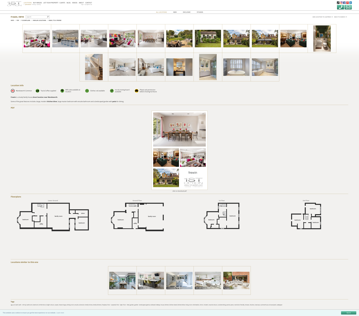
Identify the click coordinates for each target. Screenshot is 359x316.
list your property (50, 3)
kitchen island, (173, 305)
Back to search (340, 17)
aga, (12, 305)
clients (62, 3)
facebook (344, 2)
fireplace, (104, 305)
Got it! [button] (349, 313)
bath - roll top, (23, 305)
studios (200, 12)
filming (34, 4)
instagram (341, 2)
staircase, (257, 305)
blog (69, 3)
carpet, (57, 305)
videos (74, 3)
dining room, (70, 305)
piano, (232, 305)
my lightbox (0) (88, 4)
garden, (132, 305)
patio (114, 101)
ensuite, (76, 305)
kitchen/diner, (182, 305)
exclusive (186, 12)
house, (163, 305)
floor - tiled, (126, 305)
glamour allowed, (151, 305)
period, (228, 305)
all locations (161, 12)
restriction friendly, (239, 305)
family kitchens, (97, 305)
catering (39, 4)
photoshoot (28, 4)
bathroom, (30, 305)
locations (28, 3)
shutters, (252, 305)
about (81, 3)
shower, (247, 305)
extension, (82, 305)
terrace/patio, (273, 305)
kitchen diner (52, 101)
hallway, (158, 305)
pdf (18, 20)
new (175, 12)
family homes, (89, 305)
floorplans (26, 20)
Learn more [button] (60, 313)
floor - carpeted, (112, 305)
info (12, 20)
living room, (189, 305)
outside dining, (222, 305)
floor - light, (120, 305)
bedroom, (36, 305)
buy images (37, 3)
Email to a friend (55, 20)
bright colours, (50, 305)
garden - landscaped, (140, 305)
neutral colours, (213, 305)
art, (14, 305)
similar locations (39, 20)
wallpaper (279, 305)
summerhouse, (264, 305)
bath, (17, 305)
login (82, 4)
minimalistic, (196, 305)
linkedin (350, 2)
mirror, (202, 305)
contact (88, 3)
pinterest (347, 2)
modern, (206, 305)
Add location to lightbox (322, 17)
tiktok (338, 2)
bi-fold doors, (42, 305)
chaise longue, (63, 305)
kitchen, (167, 305)
